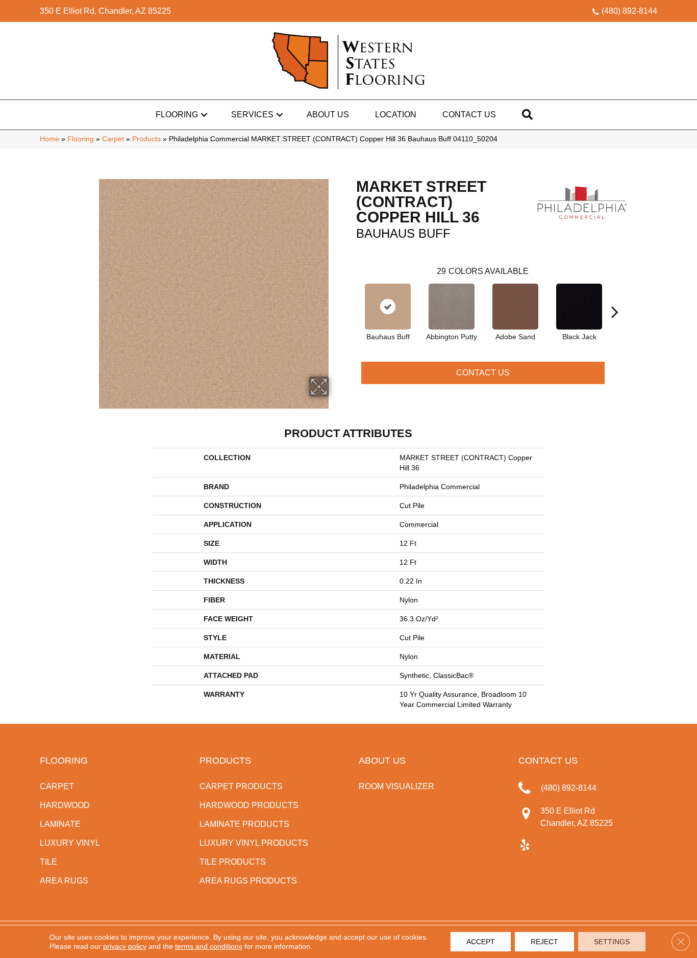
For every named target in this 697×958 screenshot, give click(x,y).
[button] (204, 115)
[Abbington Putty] (451, 306)
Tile (48, 862)
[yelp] (524, 845)
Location (395, 114)
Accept (480, 942)
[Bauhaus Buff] (387, 306)
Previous (351, 296)
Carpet (113, 139)
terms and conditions (208, 946)
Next (615, 296)
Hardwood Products (249, 805)
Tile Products (233, 862)
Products (146, 139)
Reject (544, 942)
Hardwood (65, 805)
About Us (328, 114)
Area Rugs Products (248, 880)
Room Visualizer (396, 786)
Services (252, 114)
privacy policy (124, 946)
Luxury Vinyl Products (254, 843)
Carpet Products (241, 786)
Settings (612, 942)
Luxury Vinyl (70, 843)
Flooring (177, 114)
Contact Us (469, 114)
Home (49, 139)
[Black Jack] (579, 306)
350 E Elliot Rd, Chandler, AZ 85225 (105, 11)
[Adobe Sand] (515, 306)
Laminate (60, 824)
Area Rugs (64, 880)
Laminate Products (244, 824)
